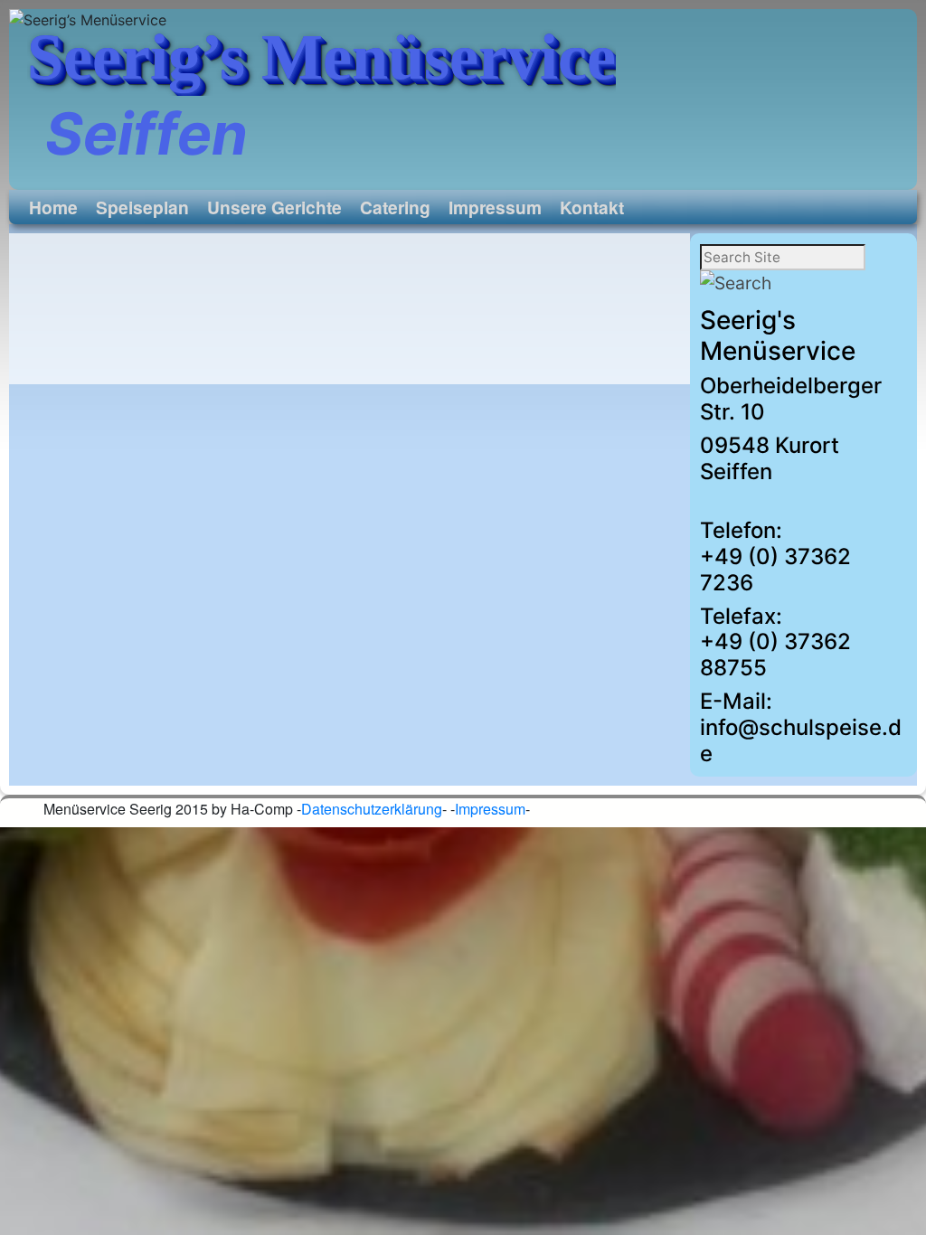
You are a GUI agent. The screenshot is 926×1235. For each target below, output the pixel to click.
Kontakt (592, 207)
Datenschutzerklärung (371, 808)
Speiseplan (142, 207)
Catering (395, 207)
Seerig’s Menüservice (321, 57)
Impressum (495, 207)
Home (53, 207)
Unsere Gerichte (274, 207)
